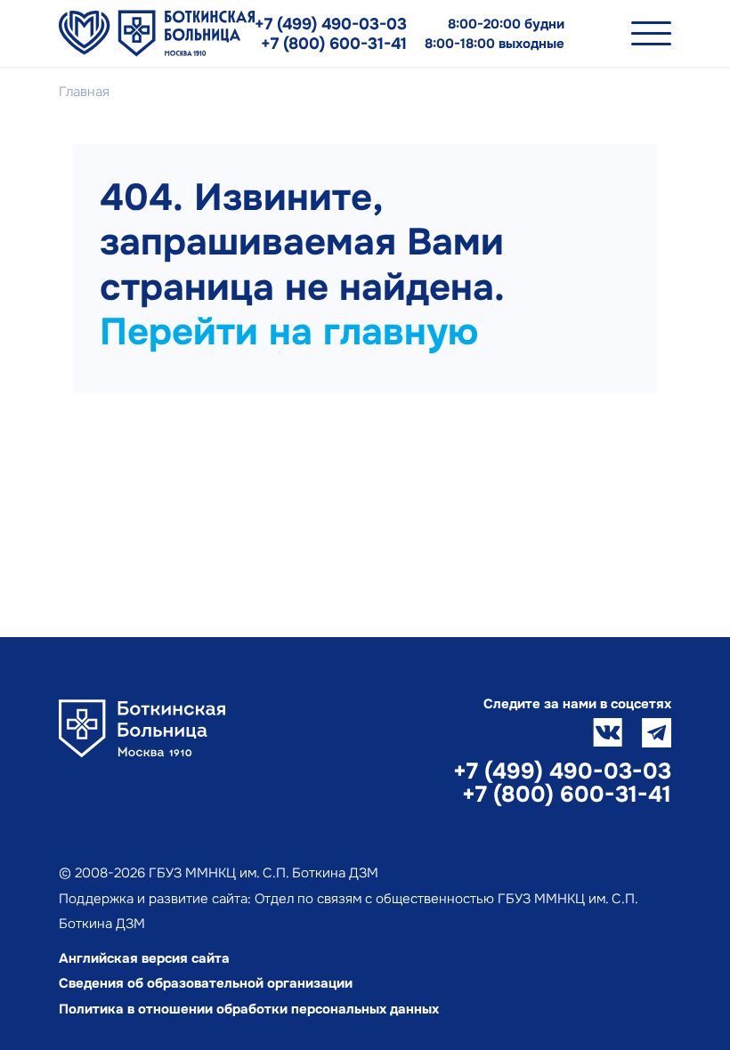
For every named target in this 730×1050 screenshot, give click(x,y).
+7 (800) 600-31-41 (334, 43)
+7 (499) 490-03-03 (331, 24)
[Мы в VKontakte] (607, 732)
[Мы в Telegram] (656, 732)
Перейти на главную (289, 332)
